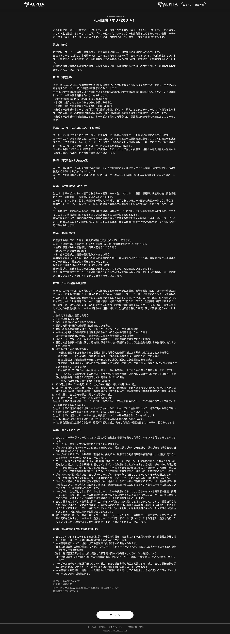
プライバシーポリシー (117, 627)
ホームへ (115, 615)
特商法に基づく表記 (135, 627)
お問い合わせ (92, 627)
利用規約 (102, 627)
